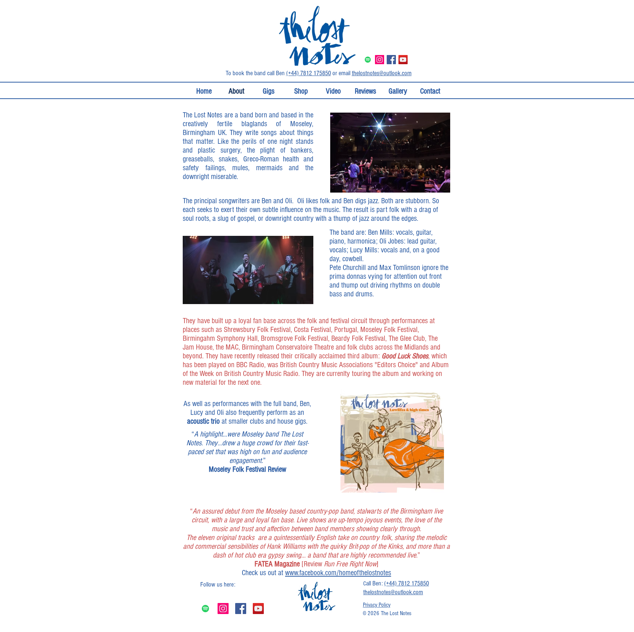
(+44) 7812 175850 (308, 73)
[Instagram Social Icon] (379, 59)
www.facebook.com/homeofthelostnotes (338, 573)
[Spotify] (367, 59)
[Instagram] (223, 608)
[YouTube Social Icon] (403, 59)
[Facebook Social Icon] (391, 59)
